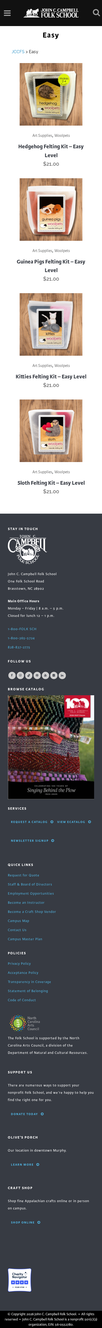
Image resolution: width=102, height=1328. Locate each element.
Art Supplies (42, 135)
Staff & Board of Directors (30, 884)
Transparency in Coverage (29, 982)
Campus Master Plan (25, 939)
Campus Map (18, 921)
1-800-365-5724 (21, 638)
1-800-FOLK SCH (22, 629)
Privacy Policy (19, 964)
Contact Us (17, 930)
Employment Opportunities (31, 894)
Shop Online (23, 1222)
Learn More (22, 1164)
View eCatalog (71, 822)
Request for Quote (23, 875)
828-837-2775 (19, 647)
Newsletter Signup (30, 841)
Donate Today (24, 1114)
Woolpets (62, 135)
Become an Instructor (26, 903)
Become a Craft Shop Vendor (32, 912)
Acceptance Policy (23, 973)
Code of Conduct (22, 1000)
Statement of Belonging (28, 991)
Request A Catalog (29, 822)
